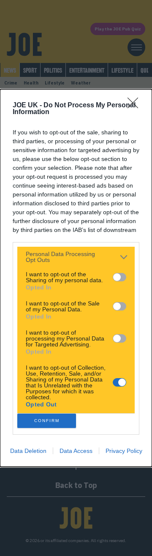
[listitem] (76, 257)
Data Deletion (28, 450)
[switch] (119, 277)
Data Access (76, 450)
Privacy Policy (124, 450)
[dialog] (76, 278)
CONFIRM (47, 420)
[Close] (136, 106)
